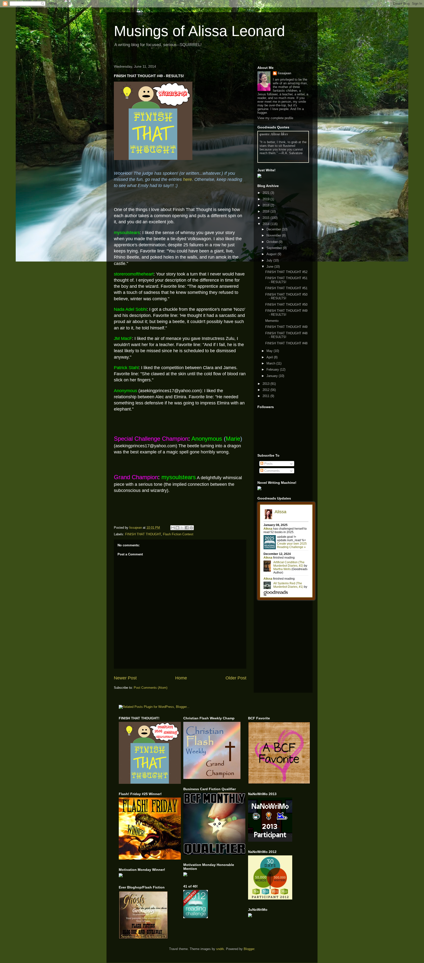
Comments (271, 471)
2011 (266, 396)
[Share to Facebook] (186, 527)
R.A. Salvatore (292, 153)
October (272, 242)
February (273, 369)
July (269, 260)
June (270, 266)
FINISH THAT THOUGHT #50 (286, 304)
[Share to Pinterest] (191, 527)
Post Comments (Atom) (150, 687)
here (187, 179)
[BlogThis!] (177, 527)
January (272, 376)
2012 (266, 390)
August (272, 254)
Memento (271, 321)
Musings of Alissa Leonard (199, 31)
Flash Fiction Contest (178, 534)
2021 (266, 193)
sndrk (220, 949)
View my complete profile (275, 118)
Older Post (235, 677)
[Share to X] (182, 527)
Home (181, 677)
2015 (266, 218)
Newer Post (125, 677)
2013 (266, 384)
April (270, 357)
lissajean (284, 73)
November (274, 235)
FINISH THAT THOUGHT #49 (286, 327)
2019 (266, 199)
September (274, 248)
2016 (266, 211)
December (274, 229)
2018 (266, 205)
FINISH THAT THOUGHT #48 (286, 343)
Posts (268, 463)
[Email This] (172, 527)
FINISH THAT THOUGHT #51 (286, 288)
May (270, 351)
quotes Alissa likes (274, 134)
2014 (266, 224)
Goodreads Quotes (296, 160)
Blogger (249, 949)
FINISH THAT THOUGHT (143, 534)
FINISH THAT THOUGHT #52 (286, 272)
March (271, 363)
